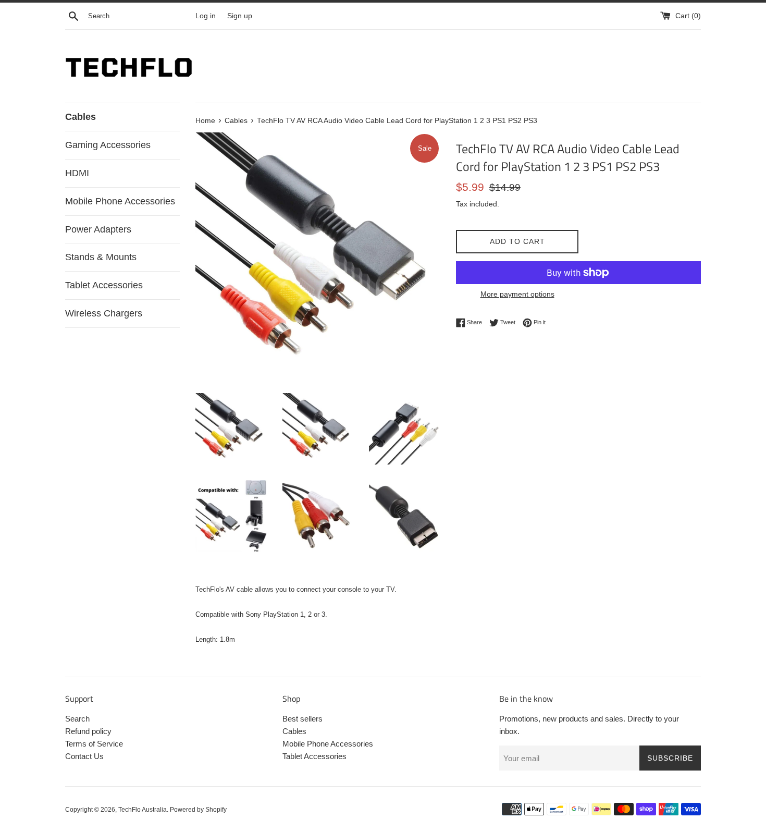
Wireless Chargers (103, 313)
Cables (80, 117)
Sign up (239, 16)
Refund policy (88, 731)
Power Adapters (98, 229)
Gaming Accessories (108, 145)
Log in (205, 16)
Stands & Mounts (101, 257)
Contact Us (84, 756)
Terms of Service (94, 743)
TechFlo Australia (142, 809)
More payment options (517, 294)
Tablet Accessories (104, 285)
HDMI (77, 173)
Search (77, 718)
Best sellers (302, 718)
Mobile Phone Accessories (120, 201)
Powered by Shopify (198, 809)
